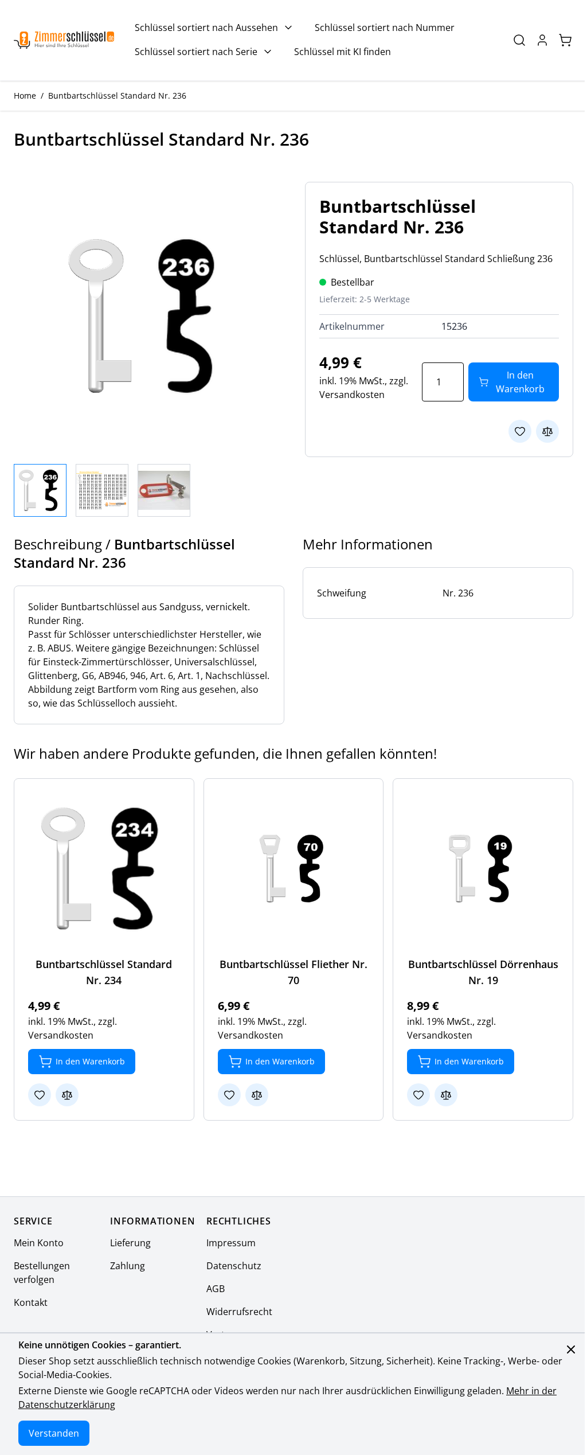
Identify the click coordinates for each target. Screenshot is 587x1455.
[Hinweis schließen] (571, 1349)
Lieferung (130, 1242)
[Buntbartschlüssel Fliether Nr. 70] (294, 869)
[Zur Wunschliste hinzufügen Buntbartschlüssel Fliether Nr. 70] (229, 1094)
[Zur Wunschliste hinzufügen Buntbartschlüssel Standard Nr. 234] (39, 1094)
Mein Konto (39, 1242)
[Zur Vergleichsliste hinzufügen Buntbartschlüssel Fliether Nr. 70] (256, 1094)
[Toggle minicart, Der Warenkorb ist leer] (565, 40)
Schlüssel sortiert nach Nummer (385, 27)
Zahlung (127, 1265)
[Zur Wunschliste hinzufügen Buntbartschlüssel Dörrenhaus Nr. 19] (418, 1094)
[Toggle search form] (519, 40)
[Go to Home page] (64, 40)
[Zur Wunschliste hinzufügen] (519, 431)
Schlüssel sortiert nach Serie (196, 51)
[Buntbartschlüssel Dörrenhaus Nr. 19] (483, 869)
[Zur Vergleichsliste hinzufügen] (547, 431)
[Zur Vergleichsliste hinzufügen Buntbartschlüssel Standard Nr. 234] (67, 1094)
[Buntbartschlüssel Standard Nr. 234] (104, 869)
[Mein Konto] (542, 40)
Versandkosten (352, 394)
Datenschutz (233, 1265)
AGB (215, 1288)
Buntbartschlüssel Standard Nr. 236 (117, 95)
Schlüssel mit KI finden (342, 51)
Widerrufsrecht (239, 1311)
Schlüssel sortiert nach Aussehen (206, 27)
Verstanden (54, 1433)
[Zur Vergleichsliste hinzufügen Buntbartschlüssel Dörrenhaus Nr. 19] (446, 1094)
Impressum (231, 1242)
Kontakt (31, 1302)
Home (25, 95)
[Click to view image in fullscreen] (148, 316)
